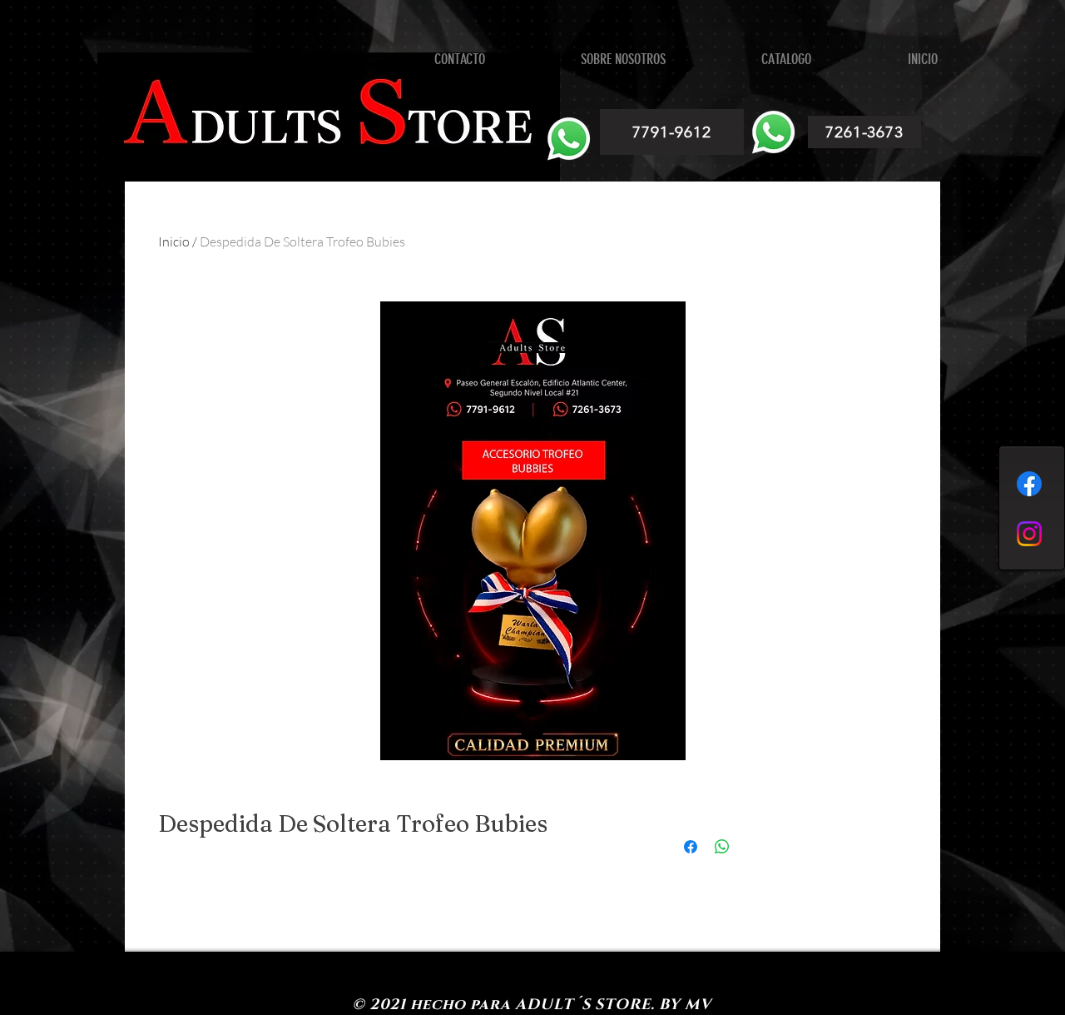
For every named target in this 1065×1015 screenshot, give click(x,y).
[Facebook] (1029, 483)
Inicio (174, 241)
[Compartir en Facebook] (691, 847)
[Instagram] (1029, 533)
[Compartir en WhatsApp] (722, 847)
